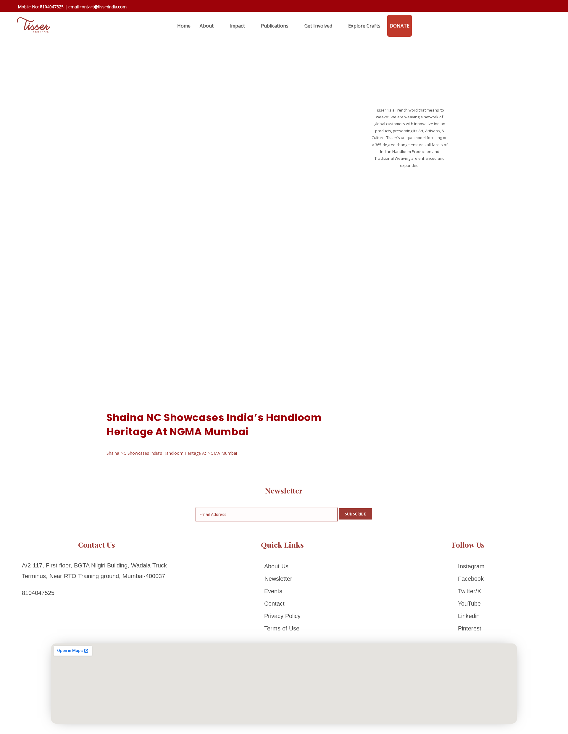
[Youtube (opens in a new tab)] (552, 7)
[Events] (282, 591)
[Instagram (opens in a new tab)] (536, 7)
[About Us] (282, 566)
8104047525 (52, 6)
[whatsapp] (418, 26)
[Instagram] (468, 566)
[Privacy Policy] (282, 616)
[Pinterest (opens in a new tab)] (528, 7)
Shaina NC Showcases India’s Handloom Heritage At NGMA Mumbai (171, 453)
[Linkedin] (468, 616)
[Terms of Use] (282, 628)
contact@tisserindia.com (103, 6)
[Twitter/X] (468, 591)
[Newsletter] (282, 578)
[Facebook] (468, 578)
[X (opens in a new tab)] (510, 7)
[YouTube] (468, 603)
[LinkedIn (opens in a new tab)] (545, 7)
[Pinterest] (468, 628)
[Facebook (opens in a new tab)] (519, 7)
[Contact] (282, 603)
